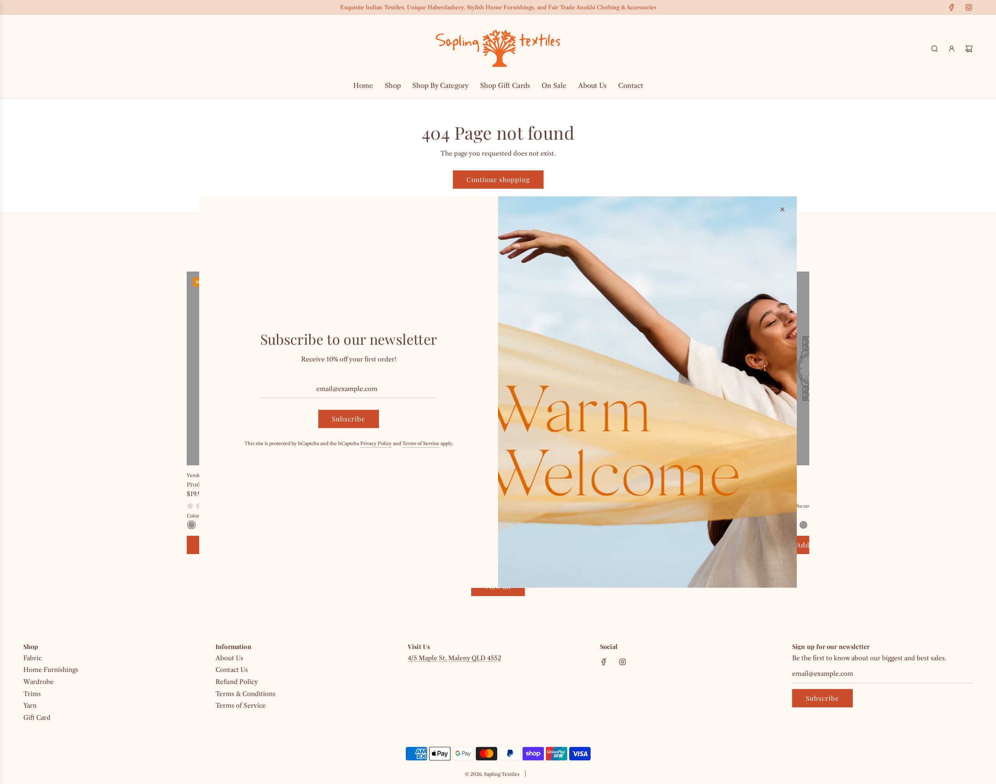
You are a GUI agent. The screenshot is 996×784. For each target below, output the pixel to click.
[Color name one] (191, 525)
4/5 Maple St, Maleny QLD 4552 (454, 658)
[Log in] (951, 48)
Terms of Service (420, 444)
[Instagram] (968, 7)
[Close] (782, 209)
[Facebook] (951, 7)
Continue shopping (498, 179)
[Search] (934, 48)
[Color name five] (803, 525)
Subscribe (822, 698)
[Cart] (968, 48)
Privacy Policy (376, 444)
